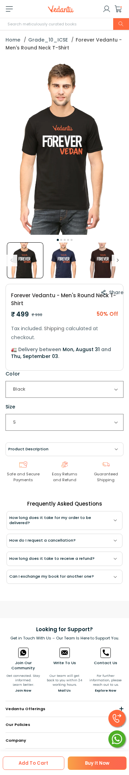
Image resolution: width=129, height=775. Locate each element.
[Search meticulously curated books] (121, 24)
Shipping (54, 328)
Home (13, 39)
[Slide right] (117, 260)
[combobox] (64, 24)
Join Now (23, 690)
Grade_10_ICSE (48, 39)
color (13, 374)
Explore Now (105, 690)
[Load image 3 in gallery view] (103, 260)
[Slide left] (11, 260)
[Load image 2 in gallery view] (64, 260)
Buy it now (97, 763)
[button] (118, 8)
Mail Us (64, 690)
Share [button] (116, 292)
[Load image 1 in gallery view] (25, 260)
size (10, 407)
